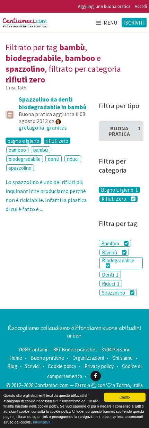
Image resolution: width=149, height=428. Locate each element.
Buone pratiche (47, 358)
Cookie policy (62, 366)
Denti (110, 274)
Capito (125, 397)
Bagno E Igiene (119, 190)
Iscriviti (134, 22)
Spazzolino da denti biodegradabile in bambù (53, 103)
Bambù (110, 252)
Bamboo (110, 243)
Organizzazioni (88, 358)
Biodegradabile (118, 260)
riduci (73, 159)
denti (53, 159)
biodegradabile (25, 159)
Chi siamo (122, 358)
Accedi (141, 6)
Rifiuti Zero (114, 199)
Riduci (111, 283)
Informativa (42, 422)
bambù (40, 150)
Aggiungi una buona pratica (104, 6)
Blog (12, 366)
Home (15, 358)
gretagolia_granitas (43, 127)
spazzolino (20, 168)
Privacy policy (99, 366)
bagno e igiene (23, 141)
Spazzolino (114, 292)
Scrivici (32, 366)
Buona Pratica (124, 131)
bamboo (17, 150)
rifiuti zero (57, 141)
